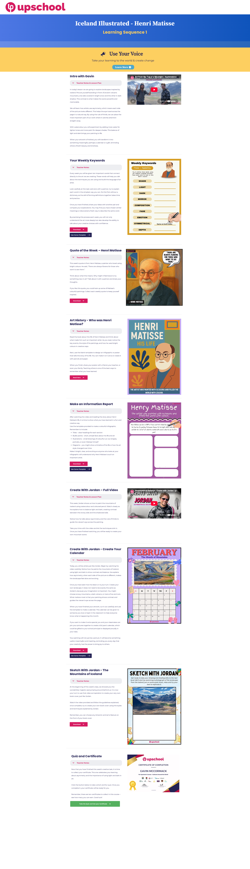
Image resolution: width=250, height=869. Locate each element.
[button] (123, 67)
